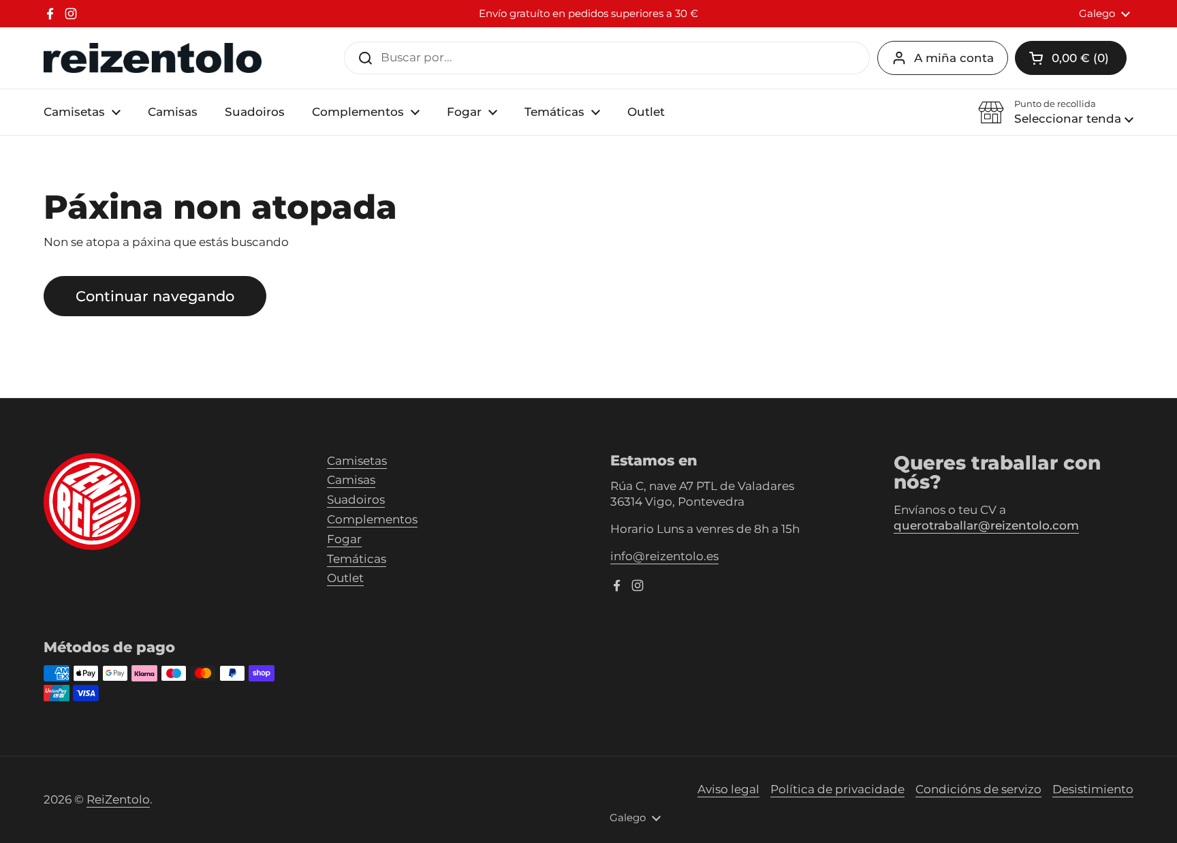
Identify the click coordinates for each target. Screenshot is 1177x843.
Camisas (351, 480)
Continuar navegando (155, 296)
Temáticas (356, 559)
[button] (1055, 112)
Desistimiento (1092, 789)
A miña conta (954, 58)
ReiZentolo (118, 799)
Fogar (344, 539)
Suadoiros (356, 499)
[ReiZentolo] (153, 58)
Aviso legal (728, 789)
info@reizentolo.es (664, 556)
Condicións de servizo (978, 789)
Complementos (372, 519)
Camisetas (357, 461)
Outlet (345, 578)
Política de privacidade (837, 789)
